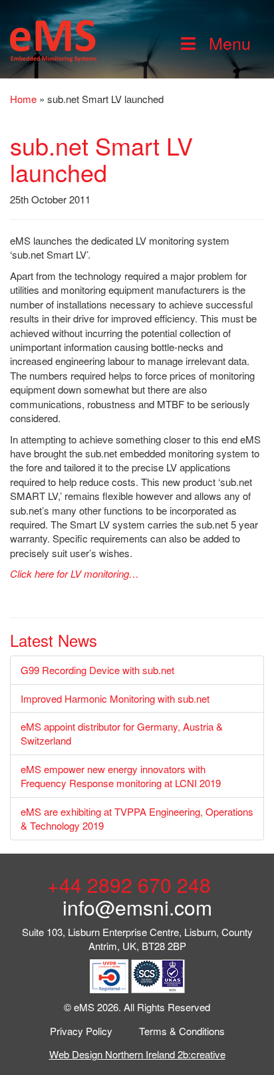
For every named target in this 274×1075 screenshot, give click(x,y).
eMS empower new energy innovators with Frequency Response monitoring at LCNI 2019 (121, 776)
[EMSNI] (53, 39)
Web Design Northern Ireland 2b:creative (137, 1054)
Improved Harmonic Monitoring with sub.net (115, 698)
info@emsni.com (137, 907)
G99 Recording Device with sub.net (97, 670)
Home (23, 99)
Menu (230, 43)
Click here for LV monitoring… (74, 573)
